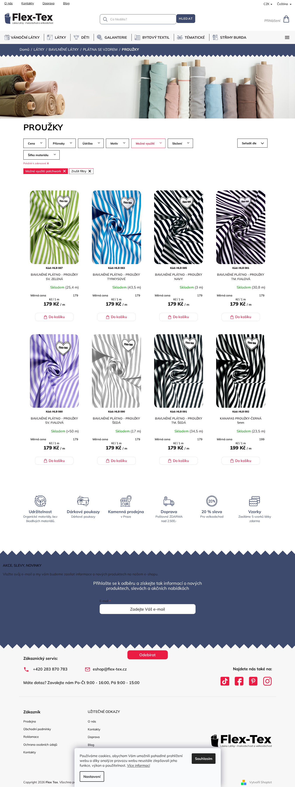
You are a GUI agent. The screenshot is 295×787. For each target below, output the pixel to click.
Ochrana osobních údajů (40, 745)
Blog (66, 3)
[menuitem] (24, 37)
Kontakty (27, 3)
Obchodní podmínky (37, 729)
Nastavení (91, 776)
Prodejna (29, 721)
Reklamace (31, 737)
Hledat (186, 19)
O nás (8, 3)
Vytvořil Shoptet (260, 782)
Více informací (138, 765)
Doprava (48, 3)
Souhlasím (203, 758)
